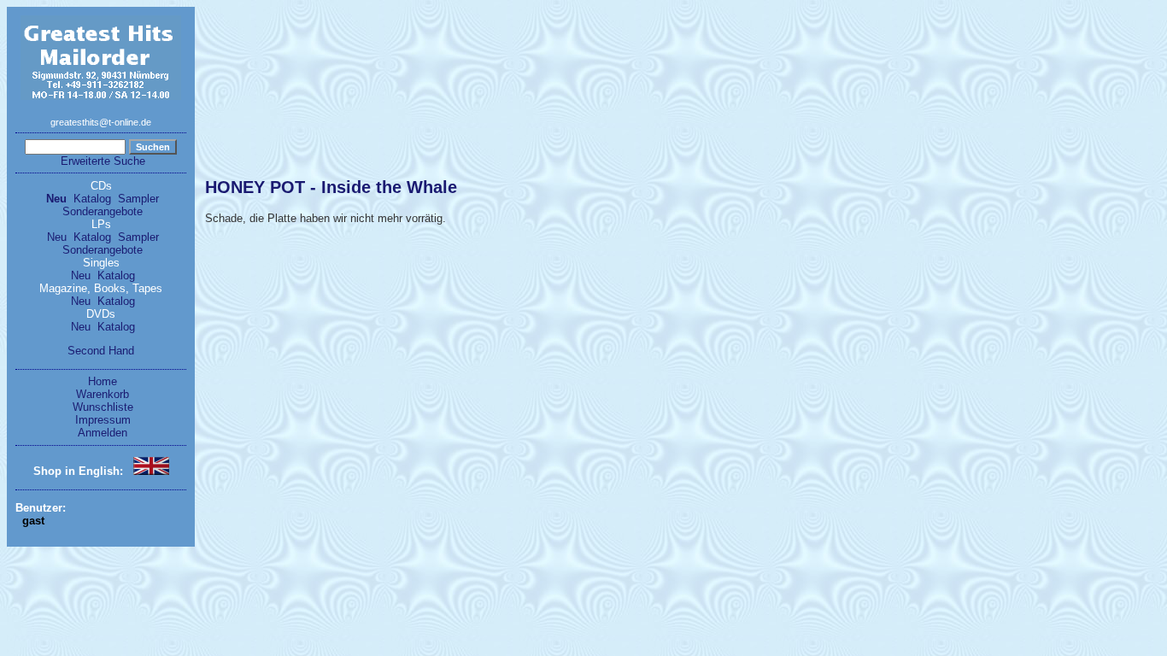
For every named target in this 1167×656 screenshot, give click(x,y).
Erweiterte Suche (103, 161)
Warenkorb (102, 394)
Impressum (103, 419)
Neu (56, 198)
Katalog (92, 198)
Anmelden (102, 432)
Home (102, 381)
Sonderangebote (102, 211)
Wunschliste (103, 407)
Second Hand (100, 350)
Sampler (138, 198)
